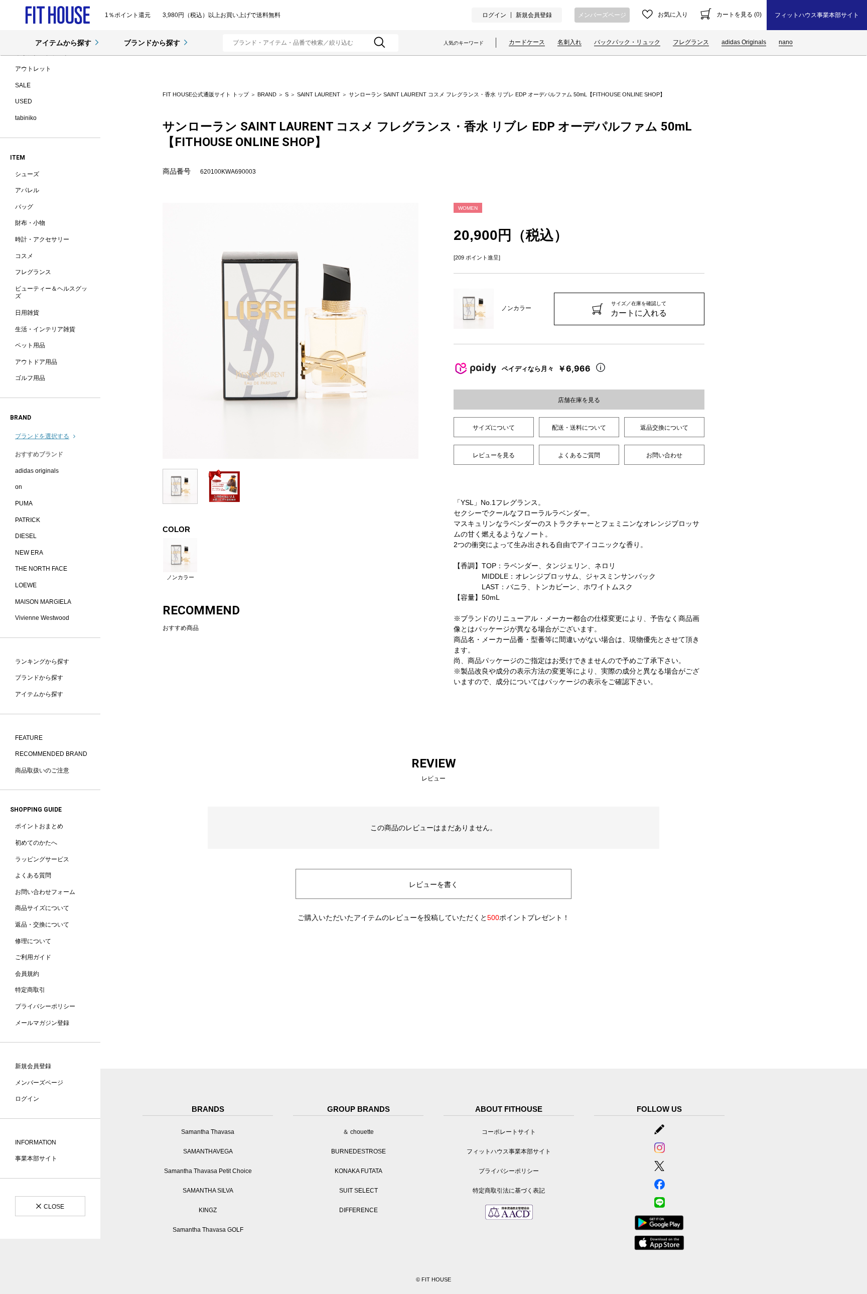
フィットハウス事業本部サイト (817, 15)
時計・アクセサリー (42, 239)
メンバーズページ (602, 15)
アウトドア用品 (36, 361)
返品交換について (664, 427)
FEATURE (29, 737)
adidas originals (37, 470)
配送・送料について (579, 427)
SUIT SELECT (358, 1190)
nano (786, 42)
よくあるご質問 (579, 455)
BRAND (266, 94)
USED (23, 101)
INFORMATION (35, 1142)
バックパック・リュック (627, 42)
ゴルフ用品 (30, 377)
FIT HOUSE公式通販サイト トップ (206, 94)
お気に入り (673, 14)
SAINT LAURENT (318, 94)
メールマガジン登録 (42, 1022)
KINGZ (208, 1210)
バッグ (24, 206)
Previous (155, 331)
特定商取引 (30, 989)
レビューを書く (433, 884)
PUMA (24, 503)
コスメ (24, 256)
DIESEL (26, 536)
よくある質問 (33, 875)
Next (426, 331)
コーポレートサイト (509, 1131)
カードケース (527, 42)
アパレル (27, 190)
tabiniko (26, 117)
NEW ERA (29, 552)
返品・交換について (42, 924)
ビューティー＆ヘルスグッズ (51, 292)
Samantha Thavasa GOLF (208, 1229)
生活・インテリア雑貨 (45, 329)
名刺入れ (569, 42)
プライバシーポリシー (45, 1006)
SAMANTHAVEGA (208, 1151)
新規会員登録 (534, 15)
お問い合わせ (664, 455)
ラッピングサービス (42, 859)
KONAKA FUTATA (358, 1171)
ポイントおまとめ (39, 826)
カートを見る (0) (739, 14)
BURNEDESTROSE (358, 1151)
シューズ (27, 174)
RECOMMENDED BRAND (51, 753)
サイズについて (494, 427)
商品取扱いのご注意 (42, 770)
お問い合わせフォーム (45, 891)
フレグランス (691, 42)
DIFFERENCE (358, 1210)
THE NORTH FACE (41, 568)
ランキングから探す (42, 661)
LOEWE (26, 585)
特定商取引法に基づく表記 (509, 1190)
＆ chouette (358, 1131)
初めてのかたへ (36, 842)
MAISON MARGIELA (43, 601)
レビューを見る (494, 455)
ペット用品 (30, 345)
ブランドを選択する (42, 436)
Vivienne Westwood (42, 617)
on (18, 486)
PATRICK (27, 520)
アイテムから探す (63, 43)
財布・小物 (30, 222)
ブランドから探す (152, 43)
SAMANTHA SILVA (208, 1190)
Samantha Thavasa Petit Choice (208, 1171)
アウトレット (33, 68)
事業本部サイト (36, 1158)
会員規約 (27, 973)
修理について (33, 941)
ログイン (494, 15)
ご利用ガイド (33, 957)
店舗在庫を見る (579, 400)
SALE (23, 85)
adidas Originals (743, 42)
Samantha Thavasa (207, 1131)
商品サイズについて (42, 908)
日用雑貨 (27, 312)
